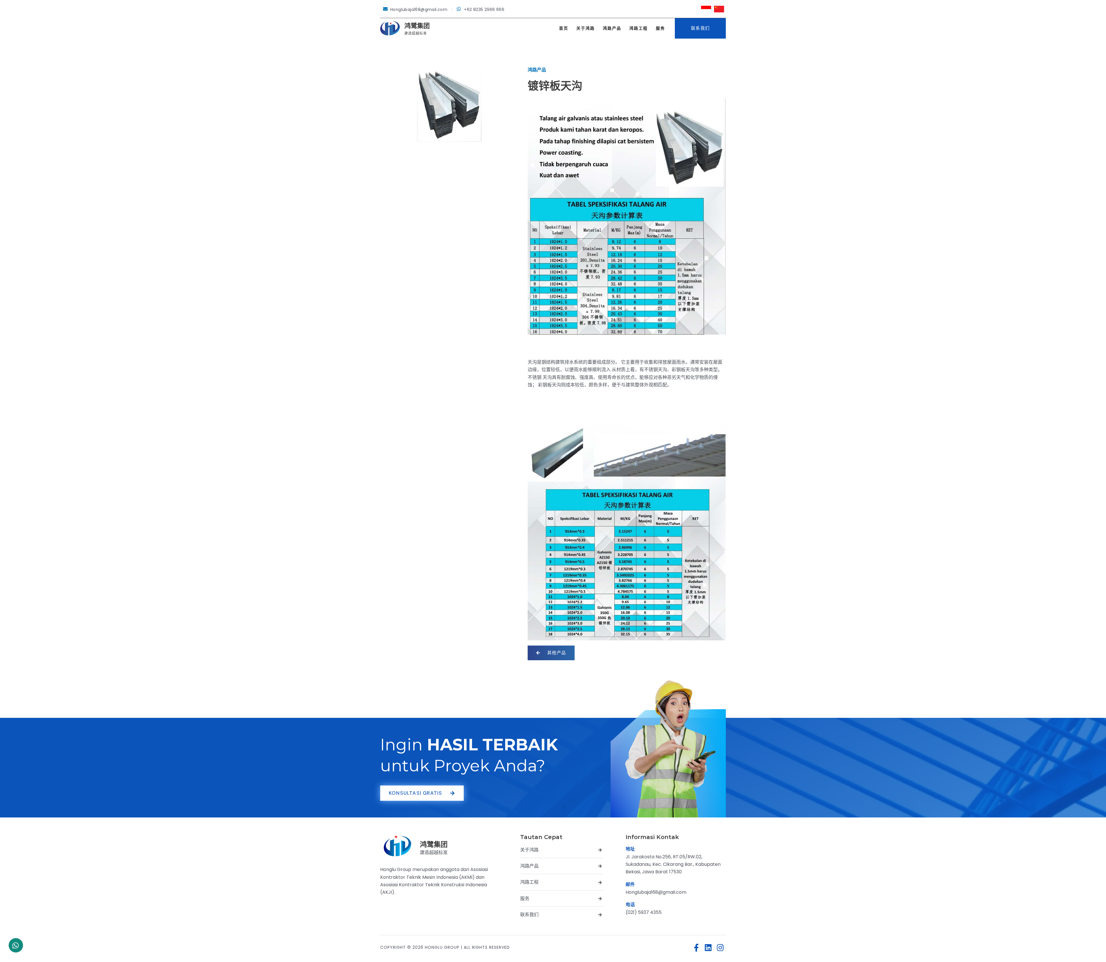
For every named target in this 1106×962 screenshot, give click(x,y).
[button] (700, 28)
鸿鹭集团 (417, 26)
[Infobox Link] (414, 846)
